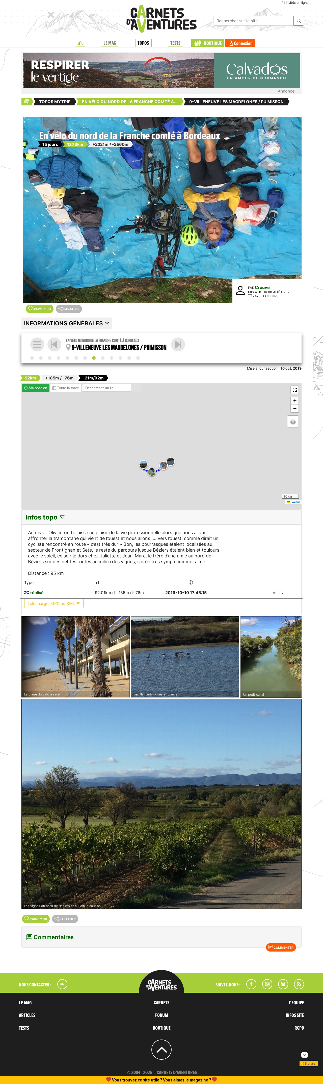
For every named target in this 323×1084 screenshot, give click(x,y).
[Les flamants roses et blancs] (185, 657)
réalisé (37, 592)
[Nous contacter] (59, 987)
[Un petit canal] (271, 657)
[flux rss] (296, 987)
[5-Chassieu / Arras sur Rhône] (67, 358)
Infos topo (42, 517)
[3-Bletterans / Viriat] (41, 358)
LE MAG (109, 43)
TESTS (175, 43)
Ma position (37, 387)
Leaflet (295, 502)
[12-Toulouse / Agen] (129, 358)
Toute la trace (67, 387)
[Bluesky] (280, 987)
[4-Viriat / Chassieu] (58, 358)
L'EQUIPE (296, 1002)
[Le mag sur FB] (249, 987)
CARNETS (161, 1002)
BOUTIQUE (213, 43)
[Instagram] (265, 987)
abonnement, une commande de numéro (122, 1079)
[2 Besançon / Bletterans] (49, 358)
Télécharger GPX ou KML (52, 603)
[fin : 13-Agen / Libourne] (138, 358)
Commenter (283, 948)
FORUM (161, 1015)
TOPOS (143, 43)
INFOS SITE (295, 1015)
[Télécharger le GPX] (281, 593)
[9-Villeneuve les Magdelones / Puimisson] (94, 358)
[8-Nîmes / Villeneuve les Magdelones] (111, 358)
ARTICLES (27, 1015)
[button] (163, 465)
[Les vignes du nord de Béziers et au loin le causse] (161, 804)
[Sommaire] (37, 344)
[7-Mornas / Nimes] (85, 358)
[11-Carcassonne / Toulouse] (120, 358)
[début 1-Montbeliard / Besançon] (32, 358)
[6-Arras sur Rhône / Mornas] (76, 358)
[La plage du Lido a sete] (75, 657)
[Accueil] (80, 43)
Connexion (243, 43)
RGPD (299, 1028)
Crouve (262, 287)
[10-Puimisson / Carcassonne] (178, 344)
